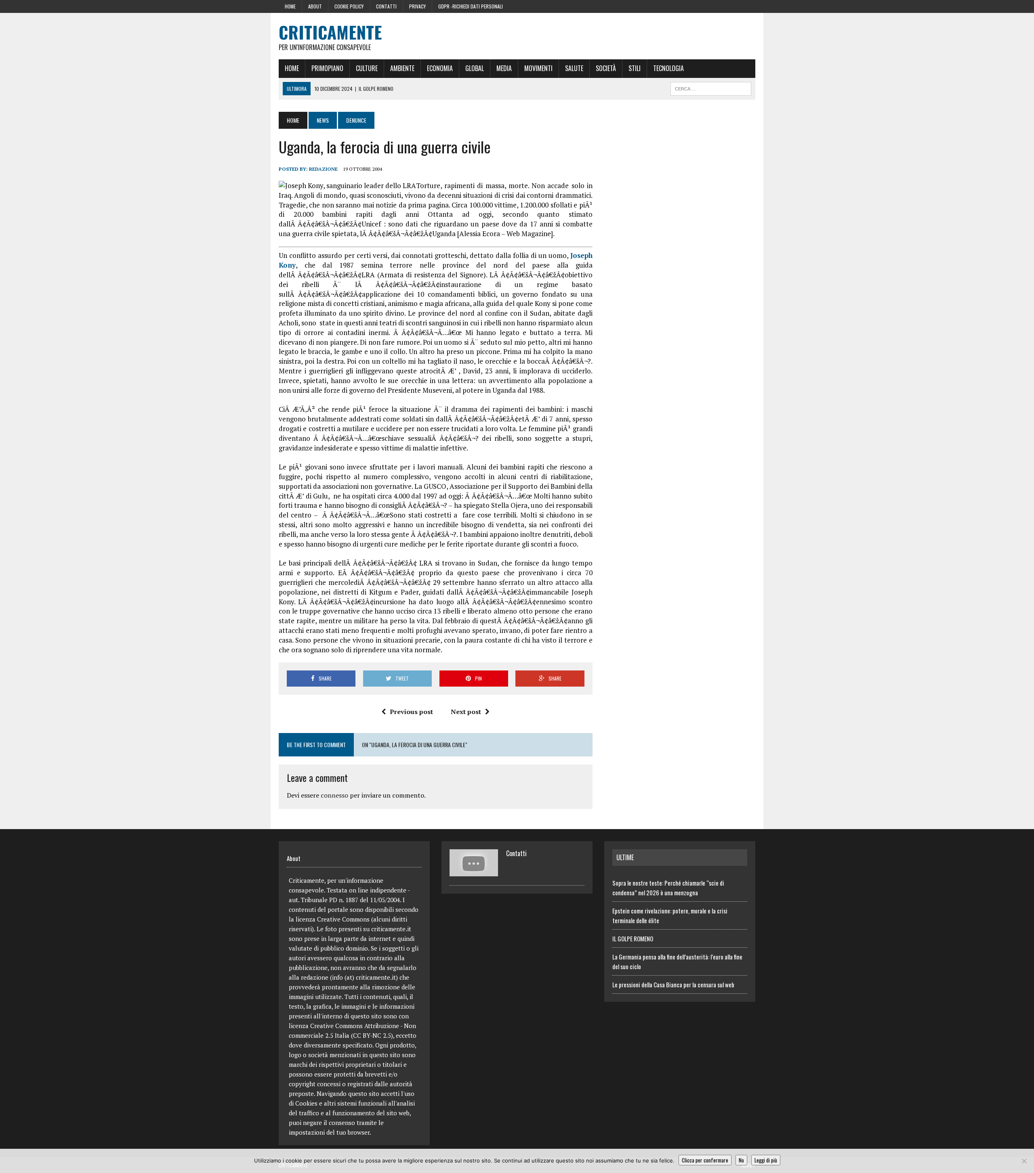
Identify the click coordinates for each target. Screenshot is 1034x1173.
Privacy (417, 6)
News (323, 120)
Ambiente (402, 68)
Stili (634, 68)
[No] (1024, 1161)
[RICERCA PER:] (710, 87)
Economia (440, 68)
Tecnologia (668, 68)
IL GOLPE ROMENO (632, 938)
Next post (466, 711)
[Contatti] (474, 871)
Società (606, 68)
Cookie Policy (349, 6)
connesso (334, 795)
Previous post (411, 711)
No (741, 1160)
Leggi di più (765, 1160)
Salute (574, 68)
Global (474, 68)
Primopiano (327, 68)
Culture (367, 68)
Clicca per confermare (705, 1160)
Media (504, 68)
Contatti (386, 6)
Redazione (323, 169)
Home (290, 6)
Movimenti (538, 68)
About (315, 6)
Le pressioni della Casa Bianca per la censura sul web (673, 984)
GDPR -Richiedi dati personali (470, 6)
